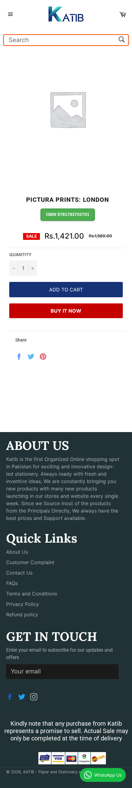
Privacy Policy (22, 604)
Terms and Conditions (31, 594)
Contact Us (19, 573)
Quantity (20, 254)
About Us (17, 552)
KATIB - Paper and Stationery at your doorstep (66, 772)
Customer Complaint (30, 562)
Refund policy (22, 614)
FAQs (12, 583)
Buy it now (66, 311)
